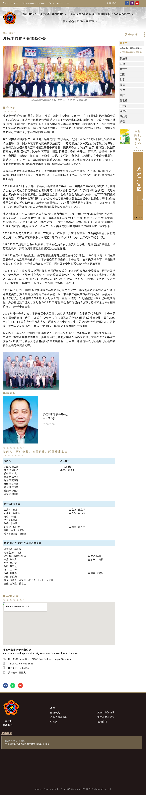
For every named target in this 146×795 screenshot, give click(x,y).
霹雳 (122, 84)
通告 (52, 708)
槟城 (122, 90)
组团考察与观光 (106, 717)
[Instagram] (132, 3)
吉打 (122, 95)
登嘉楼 (123, 100)
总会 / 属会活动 (59, 717)
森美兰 (123, 43)
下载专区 (8, 720)
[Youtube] (137, 3)
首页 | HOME (29, 14)
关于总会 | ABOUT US (51, 14)
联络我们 (8, 725)
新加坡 (123, 58)
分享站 (53, 721)
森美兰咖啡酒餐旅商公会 (131, 48)
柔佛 (122, 63)
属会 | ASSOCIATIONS (82, 14)
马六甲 (123, 69)
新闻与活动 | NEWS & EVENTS (114, 14)
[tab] (131, 43)
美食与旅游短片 (106, 712)
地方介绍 (102, 721)
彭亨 (122, 79)
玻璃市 (123, 111)
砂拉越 (123, 116)
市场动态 (55, 712)
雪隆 (122, 74)
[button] (120, 139)
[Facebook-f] (127, 3)
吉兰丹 (123, 105)
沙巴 (122, 121)
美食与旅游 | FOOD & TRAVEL (79, 21)
